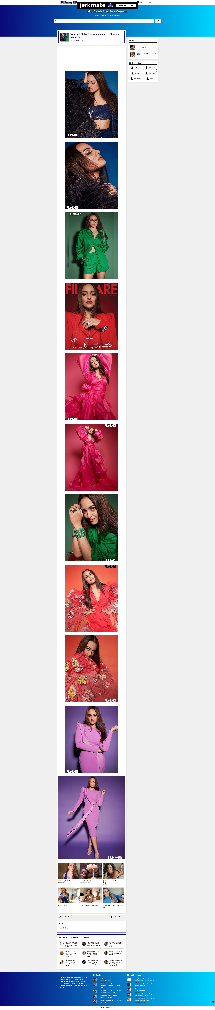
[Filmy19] (68, 2)
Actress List (141, 2)
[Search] (158, 21)
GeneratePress (115, 1007)
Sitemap (150, 2)
